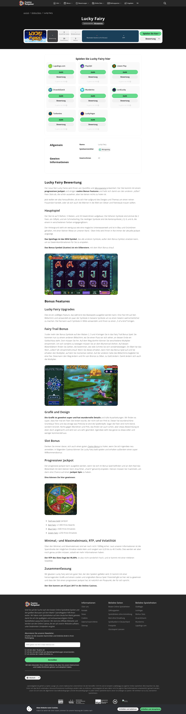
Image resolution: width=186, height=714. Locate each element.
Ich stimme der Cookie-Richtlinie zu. (40, 654)
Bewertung (61, 77)
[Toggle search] (165, 3)
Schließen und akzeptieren (151, 709)
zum (61, 72)
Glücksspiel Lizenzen (116, 629)
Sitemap (84, 625)
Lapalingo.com (140, 625)
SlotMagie (139, 606)
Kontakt (84, 610)
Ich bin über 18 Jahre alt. (36, 650)
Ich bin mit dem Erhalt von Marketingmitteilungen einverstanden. (51, 652)
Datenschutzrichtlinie (89, 622)
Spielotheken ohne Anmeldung (120, 614)
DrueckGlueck (140, 618)
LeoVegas (139, 610)
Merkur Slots (140, 614)
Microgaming (98, 23)
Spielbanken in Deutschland (119, 622)
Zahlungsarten (113, 610)
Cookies (84, 618)
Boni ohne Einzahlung (116, 618)
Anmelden (52, 660)
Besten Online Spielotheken (119, 606)
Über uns (85, 606)
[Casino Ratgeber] (31, 3)
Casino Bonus (94, 446)
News (83, 614)
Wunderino (139, 622)
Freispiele (112, 625)
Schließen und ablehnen (128, 709)
